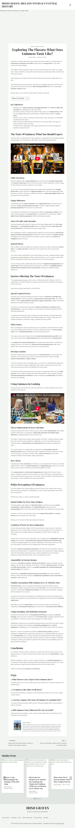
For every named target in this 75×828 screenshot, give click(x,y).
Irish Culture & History (37, 46)
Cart (19, 817)
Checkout (14, 817)
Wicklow (21, 113)
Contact (45, 817)
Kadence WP (60, 823)
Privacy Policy (38, 817)
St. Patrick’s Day (45, 84)
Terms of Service (27, 817)
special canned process (20, 280)
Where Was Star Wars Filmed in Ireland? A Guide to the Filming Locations (20, 743)
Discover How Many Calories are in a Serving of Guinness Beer (53, 743)
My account (6, 817)
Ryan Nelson (33, 57)
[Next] (71, 778)
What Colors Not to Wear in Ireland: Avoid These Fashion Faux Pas (62, 779)
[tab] (34, 798)
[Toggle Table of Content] (26, 98)
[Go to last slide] (4, 778)
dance (31, 185)
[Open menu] (71, 4)
